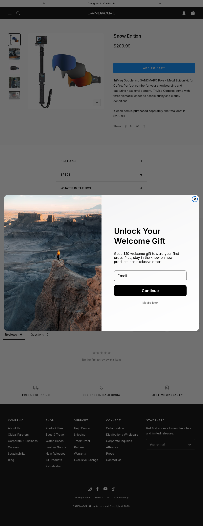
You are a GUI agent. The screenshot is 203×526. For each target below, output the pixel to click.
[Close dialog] (195, 199)
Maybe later (150, 302)
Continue (150, 290)
